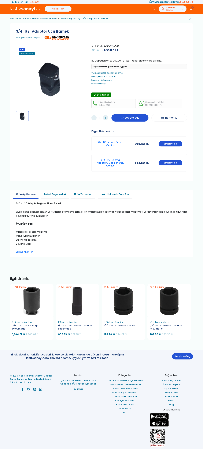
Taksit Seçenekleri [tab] (55, 194)
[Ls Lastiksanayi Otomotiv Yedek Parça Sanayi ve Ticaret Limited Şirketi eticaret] (171, 438)
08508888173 (186, 2)
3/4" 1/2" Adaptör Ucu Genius (110, 144)
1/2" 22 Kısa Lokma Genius (119, 325)
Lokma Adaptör (67, 19)
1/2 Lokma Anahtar (67, 322)
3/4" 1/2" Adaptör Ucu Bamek (93, 19)
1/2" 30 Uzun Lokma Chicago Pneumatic (75, 327)
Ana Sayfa (15, 19)
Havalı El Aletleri (31, 19)
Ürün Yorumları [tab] (83, 194)
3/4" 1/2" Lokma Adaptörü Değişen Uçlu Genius (110, 162)
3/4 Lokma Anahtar (22, 322)
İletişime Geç (182, 356)
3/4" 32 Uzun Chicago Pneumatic (25, 327)
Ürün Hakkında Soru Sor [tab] (115, 194)
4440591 (34, 2)
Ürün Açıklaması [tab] (26, 194)
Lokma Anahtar (49, 19)
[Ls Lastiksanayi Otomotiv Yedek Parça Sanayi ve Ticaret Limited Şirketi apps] (171, 423)
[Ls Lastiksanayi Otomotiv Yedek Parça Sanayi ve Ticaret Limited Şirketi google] (171, 416)
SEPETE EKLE (33, 316)
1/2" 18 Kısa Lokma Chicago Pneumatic (166, 327)
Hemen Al (171, 117)
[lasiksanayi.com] (22, 389)
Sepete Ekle (132, 117)
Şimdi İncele (170, 143)
